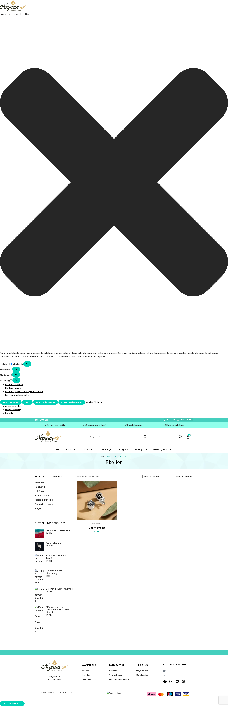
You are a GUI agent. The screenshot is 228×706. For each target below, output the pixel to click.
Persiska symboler (44, 500)
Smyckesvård (142, 671)
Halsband (71, 449)
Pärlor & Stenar (42, 495)
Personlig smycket (162, 449)
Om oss (85, 671)
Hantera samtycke (12, 704)
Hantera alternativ (14, 384)
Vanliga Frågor (115, 675)
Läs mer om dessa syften (17, 395)
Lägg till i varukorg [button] (97, 537)
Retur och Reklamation (119, 679)
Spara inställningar (71, 402)
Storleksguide (142, 675)
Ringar (122, 449)
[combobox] (184, 476)
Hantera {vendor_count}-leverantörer (24, 391)
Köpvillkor (9, 413)
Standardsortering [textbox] (184, 476)
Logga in (171, 420)
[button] (114, 182)
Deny (27, 402)
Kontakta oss (41, 420)
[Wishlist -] (180, 437)
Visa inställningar (45, 402)
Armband (89, 449)
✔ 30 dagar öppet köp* (94, 425)
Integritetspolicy (13, 406)
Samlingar (139, 449)
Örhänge (106, 449)
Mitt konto (185, 420)
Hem (58, 449)
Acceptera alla (11, 402)
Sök (144, 437)
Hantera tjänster (13, 388)
